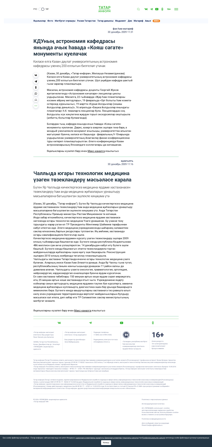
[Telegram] (151, 9)
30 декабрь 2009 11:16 (120, 164)
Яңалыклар (39, 21)
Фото (50, 21)
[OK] (162, 9)
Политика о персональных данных (155, 399)
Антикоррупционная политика (153, 404)
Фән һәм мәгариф (123, 28)
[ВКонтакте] (35, 75)
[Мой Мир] (35, 99)
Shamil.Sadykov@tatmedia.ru (152, 425)
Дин (130, 21)
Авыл (148, 21)
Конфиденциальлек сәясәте (153, 438)
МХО (156, 21)
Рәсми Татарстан (86, 21)
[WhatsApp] (35, 93)
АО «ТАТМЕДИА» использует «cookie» (156, 408)
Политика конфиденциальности (154, 419)
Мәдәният (120, 21)
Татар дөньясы (105, 21)
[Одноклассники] (35, 87)
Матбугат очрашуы (65, 21)
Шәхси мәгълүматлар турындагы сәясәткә (122, 438)
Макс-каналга (96, 151)
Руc (35, 9)
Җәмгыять (127, 160)
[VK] (146, 9)
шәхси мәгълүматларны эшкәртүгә (90, 438)
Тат (47, 9)
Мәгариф (138, 21)
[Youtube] (157, 9)
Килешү (106, 443)
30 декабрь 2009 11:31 (120, 32)
